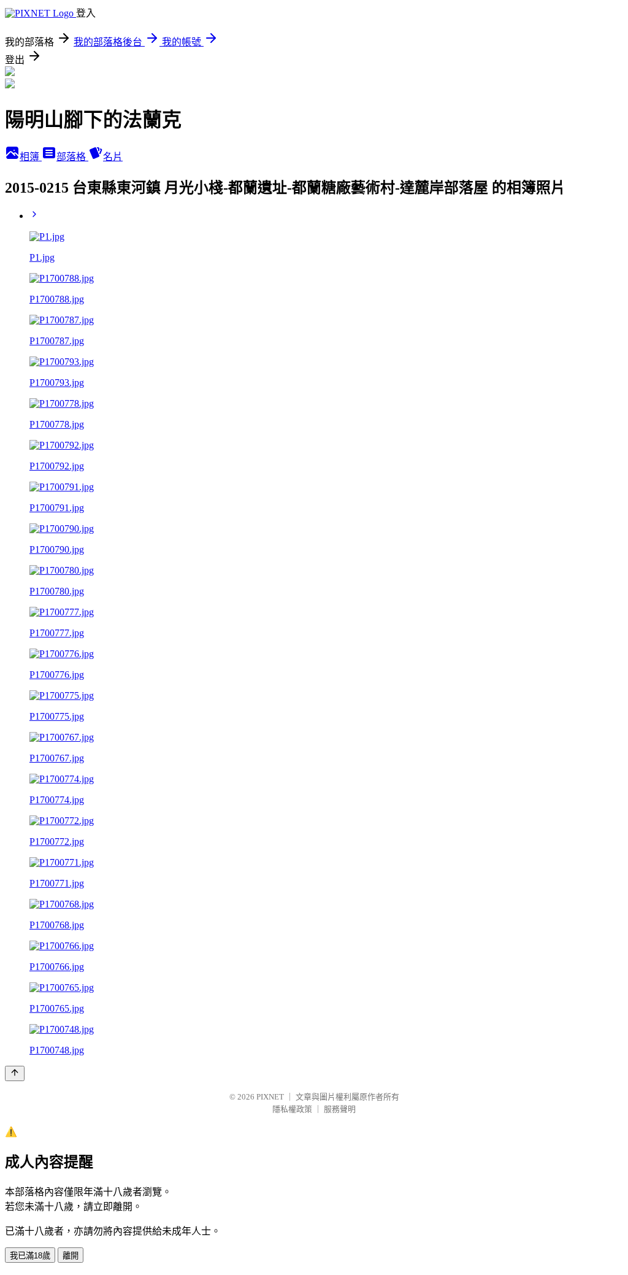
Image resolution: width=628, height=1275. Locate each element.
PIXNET (270, 1096)
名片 (113, 157)
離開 (70, 1255)
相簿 (31, 157)
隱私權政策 (292, 1109)
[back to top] (15, 1073)
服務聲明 (340, 1109)
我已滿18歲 (30, 1255)
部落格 (72, 157)
